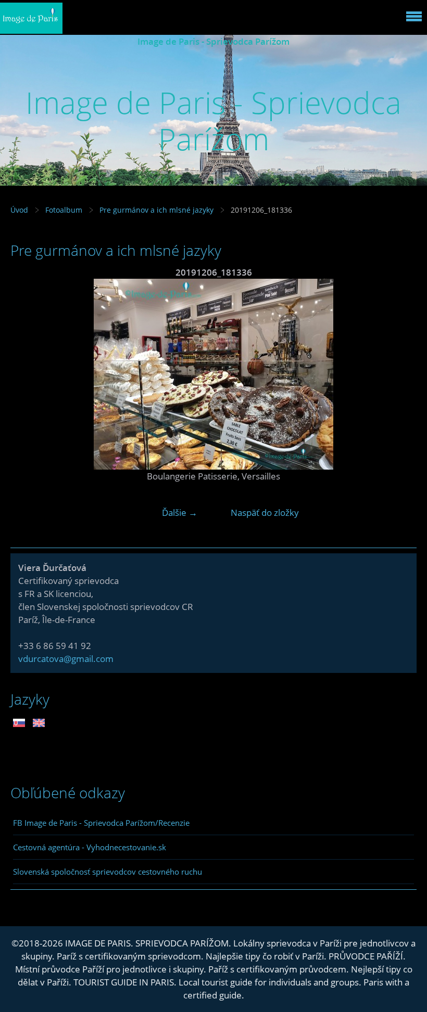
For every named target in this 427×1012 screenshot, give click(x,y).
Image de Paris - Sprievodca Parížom (213, 41)
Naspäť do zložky (265, 512)
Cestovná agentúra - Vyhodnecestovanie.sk (89, 847)
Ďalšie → (179, 512)
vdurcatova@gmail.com (66, 659)
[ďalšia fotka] (399, 374)
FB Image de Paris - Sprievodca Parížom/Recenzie (101, 823)
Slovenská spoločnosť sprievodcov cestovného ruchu (107, 871)
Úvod (19, 210)
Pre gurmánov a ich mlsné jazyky (156, 210)
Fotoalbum (63, 210)
